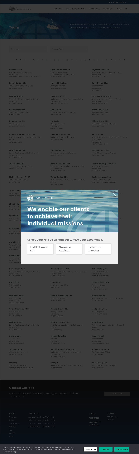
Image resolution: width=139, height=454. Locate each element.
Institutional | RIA (39, 248)
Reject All (106, 449)
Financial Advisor (65, 248)
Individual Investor (95, 248)
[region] (69, 449)
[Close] (135, 449)
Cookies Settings (90, 449)
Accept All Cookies (122, 449)
